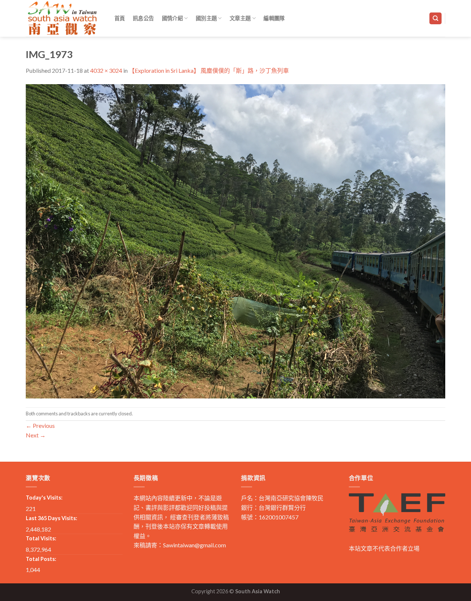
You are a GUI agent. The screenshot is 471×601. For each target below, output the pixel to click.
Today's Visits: (44, 497)
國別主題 (206, 18)
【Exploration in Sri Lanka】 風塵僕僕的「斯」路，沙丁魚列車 (209, 70)
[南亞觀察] (62, 18)
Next (36, 435)
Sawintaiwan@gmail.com (194, 544)
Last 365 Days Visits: (51, 518)
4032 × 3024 (106, 70)
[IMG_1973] (235, 240)
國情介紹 (172, 18)
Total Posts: (41, 559)
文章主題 (240, 18)
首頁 (119, 18)
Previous (40, 425)
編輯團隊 (273, 18)
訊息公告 (143, 18)
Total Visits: (41, 538)
